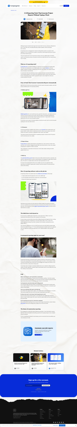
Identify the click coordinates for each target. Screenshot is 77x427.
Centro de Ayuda (51, 415)
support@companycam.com (17, 416)
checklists (47, 68)
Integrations (41, 414)
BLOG (15, 10)
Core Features (42, 410)
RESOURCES (12, 10)
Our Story (59, 410)
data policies (23, 303)
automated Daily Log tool (27, 157)
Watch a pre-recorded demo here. (38, 2)
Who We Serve (24, 5)
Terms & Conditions (22, 422)
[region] (38, 425)
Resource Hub (51, 410)
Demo (49, 413)
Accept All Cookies (62, 425)
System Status (42, 418)
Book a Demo (38, 334)
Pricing (35, 5)
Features (30, 5)
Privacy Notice (27, 422)
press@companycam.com (16, 417)
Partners (50, 418)
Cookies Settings (55, 425)
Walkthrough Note (24, 113)
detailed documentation (42, 173)
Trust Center (59, 414)
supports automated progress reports (41, 206)
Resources (43, 5)
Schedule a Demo (38, 389)
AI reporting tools (24, 66)
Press (58, 415)
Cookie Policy (31, 422)
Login (60, 5)
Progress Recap (24, 143)
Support (38, 5)
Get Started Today (46, 385)
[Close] (76, 425)
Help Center (50, 414)
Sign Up (66, 5)
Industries (41, 413)
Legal (58, 413)
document (44, 129)
